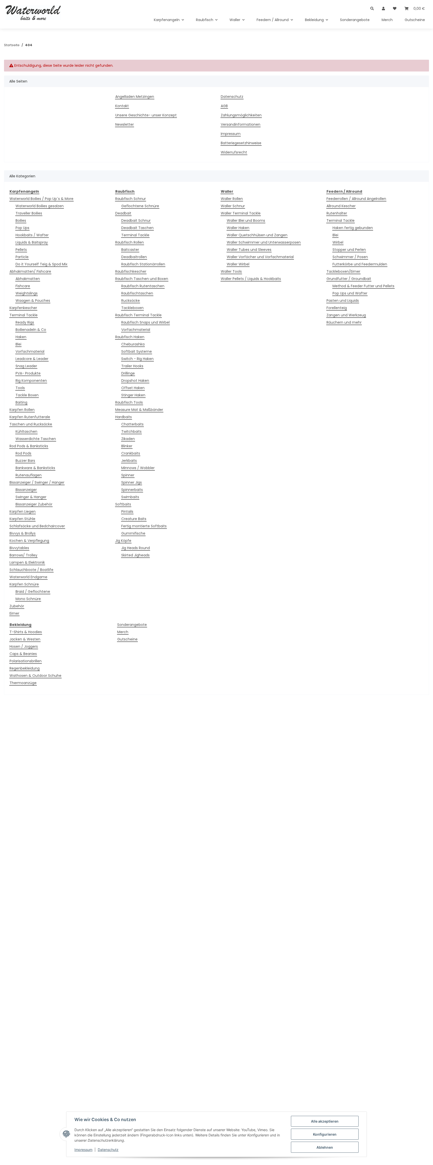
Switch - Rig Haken (137, 358)
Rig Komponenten (31, 380)
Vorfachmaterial (30, 351)
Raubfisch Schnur (130, 198)
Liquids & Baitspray (32, 242)
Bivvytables (19, 547)
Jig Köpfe (123, 540)
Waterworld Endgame (28, 576)
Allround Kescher (341, 205)
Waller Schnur (233, 205)
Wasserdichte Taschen (36, 438)
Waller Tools (231, 271)
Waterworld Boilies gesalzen (40, 205)
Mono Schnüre (28, 598)
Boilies (21, 220)
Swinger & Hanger (31, 496)
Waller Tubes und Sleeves (249, 249)
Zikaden (128, 438)
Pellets (21, 249)
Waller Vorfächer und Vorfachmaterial (260, 256)
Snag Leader (26, 366)
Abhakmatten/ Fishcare (30, 271)
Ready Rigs (25, 322)
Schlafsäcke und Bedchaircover (37, 526)
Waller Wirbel (238, 264)
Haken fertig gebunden (353, 227)
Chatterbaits (132, 424)
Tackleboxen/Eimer (343, 271)
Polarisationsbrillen (26, 661)
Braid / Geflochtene (33, 591)
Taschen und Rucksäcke (31, 424)
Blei (18, 344)
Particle (22, 256)
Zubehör (17, 606)
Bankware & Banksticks (35, 467)
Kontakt (122, 105)
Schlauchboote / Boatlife (31, 569)
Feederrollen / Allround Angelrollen (356, 198)
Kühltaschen (26, 431)
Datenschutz (108, 1149)
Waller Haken (238, 227)
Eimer (14, 613)
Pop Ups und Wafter (350, 293)
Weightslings (27, 293)
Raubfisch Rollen (129, 242)
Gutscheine (127, 639)
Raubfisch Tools (129, 402)
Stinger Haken (133, 395)
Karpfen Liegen (23, 511)
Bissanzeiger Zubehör (34, 504)
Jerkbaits (129, 460)
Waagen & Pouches (33, 300)
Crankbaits (130, 453)
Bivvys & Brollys (23, 533)
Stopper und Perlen (349, 249)
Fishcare (23, 285)
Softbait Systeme (136, 351)
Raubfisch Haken (129, 336)
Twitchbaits (131, 431)
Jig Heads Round (135, 547)
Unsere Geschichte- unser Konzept (146, 115)
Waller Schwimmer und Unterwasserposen (264, 242)
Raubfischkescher (130, 271)
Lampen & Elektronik (27, 562)
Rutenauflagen (29, 475)
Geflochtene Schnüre (140, 205)
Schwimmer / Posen (350, 256)
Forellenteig (337, 307)
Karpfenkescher (23, 307)
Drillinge (128, 373)
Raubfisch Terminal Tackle (138, 315)
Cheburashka (133, 344)
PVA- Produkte (28, 373)
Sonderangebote (132, 624)
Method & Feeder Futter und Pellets (363, 285)
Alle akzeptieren (325, 1121)
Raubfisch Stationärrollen (143, 264)
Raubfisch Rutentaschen (142, 285)
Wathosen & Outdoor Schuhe (35, 675)
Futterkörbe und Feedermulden (360, 264)
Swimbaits (130, 496)
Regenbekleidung (25, 668)
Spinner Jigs (131, 482)
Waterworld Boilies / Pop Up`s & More (41, 198)
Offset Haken (133, 387)
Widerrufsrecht (234, 152)
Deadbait (123, 213)
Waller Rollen (232, 198)
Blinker (126, 446)
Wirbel (338, 242)
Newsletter (124, 124)
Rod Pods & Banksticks (29, 446)
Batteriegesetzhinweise (241, 142)
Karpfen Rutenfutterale (30, 416)
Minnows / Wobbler (138, 467)
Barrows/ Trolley (23, 555)
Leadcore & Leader (32, 358)
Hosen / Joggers (24, 646)
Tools (20, 387)
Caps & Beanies (23, 653)
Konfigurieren (325, 1134)
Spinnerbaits (132, 489)
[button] (372, 5)
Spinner (127, 475)
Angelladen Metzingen (134, 96)
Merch (122, 631)
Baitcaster (130, 249)
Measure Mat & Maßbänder (139, 409)
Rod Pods (23, 453)
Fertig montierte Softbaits (144, 526)
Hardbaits (123, 416)
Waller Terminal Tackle (241, 213)
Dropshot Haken (135, 380)
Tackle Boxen (27, 395)
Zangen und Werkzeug (346, 315)
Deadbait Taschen (137, 227)
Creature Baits (133, 518)
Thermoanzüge (23, 682)
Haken (21, 336)
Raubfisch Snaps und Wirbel (145, 322)
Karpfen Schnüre (24, 584)
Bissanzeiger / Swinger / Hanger (37, 482)
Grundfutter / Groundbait (349, 278)
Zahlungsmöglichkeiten (241, 115)
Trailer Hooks (132, 366)
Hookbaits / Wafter (32, 235)
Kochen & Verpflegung (29, 540)
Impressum (83, 1149)
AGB (224, 105)
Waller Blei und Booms (246, 220)
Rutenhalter (337, 213)
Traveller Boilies (29, 213)
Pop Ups (22, 227)
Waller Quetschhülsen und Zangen (257, 235)
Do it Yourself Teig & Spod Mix (41, 264)
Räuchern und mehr (344, 322)
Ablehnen (324, 1147)
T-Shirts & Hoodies (26, 631)
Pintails (127, 511)
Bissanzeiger (26, 489)
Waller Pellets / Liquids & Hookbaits (251, 278)
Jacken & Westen (25, 639)
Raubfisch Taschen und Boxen (141, 278)
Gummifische (133, 533)
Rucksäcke (130, 300)
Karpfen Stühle (22, 518)
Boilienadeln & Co (31, 329)
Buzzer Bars (25, 460)
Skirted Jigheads (135, 555)
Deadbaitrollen (134, 256)
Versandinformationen (240, 124)
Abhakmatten (28, 278)
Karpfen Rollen (22, 409)
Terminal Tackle (24, 315)
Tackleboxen (132, 307)
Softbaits (123, 504)
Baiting (21, 402)
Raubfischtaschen (137, 293)
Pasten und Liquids (343, 300)
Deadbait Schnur (136, 220)
